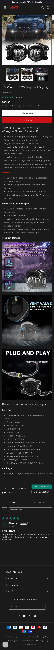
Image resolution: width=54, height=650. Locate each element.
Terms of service (27, 641)
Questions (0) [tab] (39, 502)
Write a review (42, 486)
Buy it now (27, 120)
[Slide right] (51, 75)
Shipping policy (42, 641)
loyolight (15, 637)
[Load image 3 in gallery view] (41, 74)
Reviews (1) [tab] (14, 502)
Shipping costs (19, 106)
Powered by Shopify (27, 637)
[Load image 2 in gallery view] (27, 74)
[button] (5, 7)
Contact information (28, 644)
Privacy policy (13, 641)
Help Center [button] (11, 585)
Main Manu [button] (11, 578)
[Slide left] (3, 75)
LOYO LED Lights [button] (14, 572)
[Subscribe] (42, 607)
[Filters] (4, 509)
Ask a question (41, 492)
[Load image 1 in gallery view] (12, 74)
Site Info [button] (9, 591)
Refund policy (42, 637)
